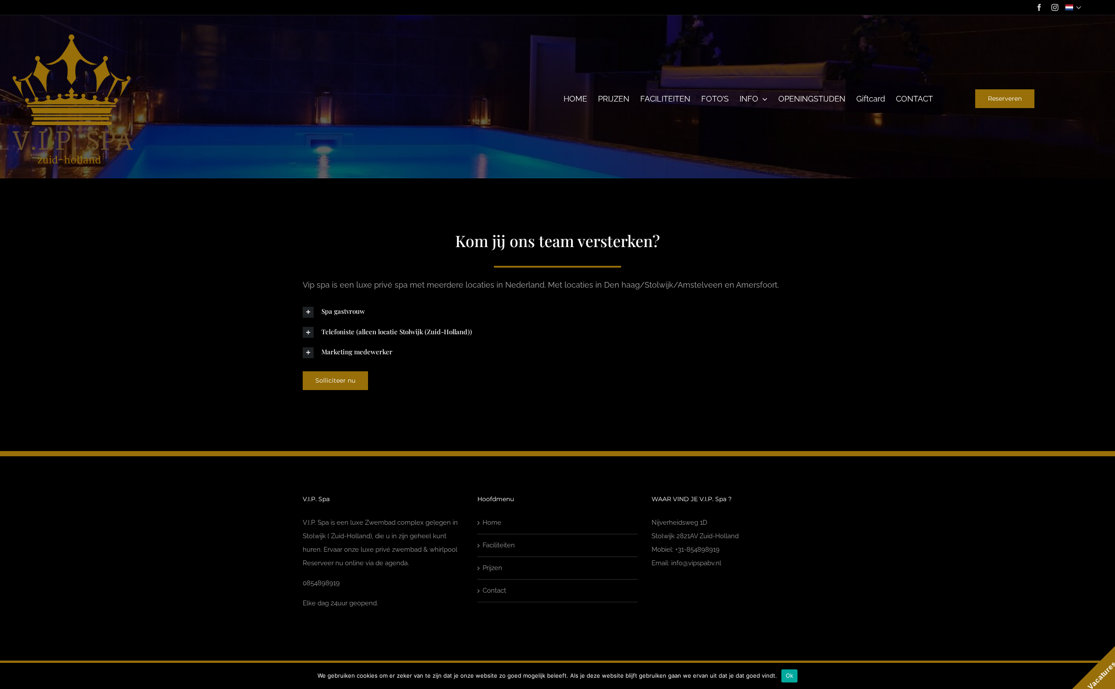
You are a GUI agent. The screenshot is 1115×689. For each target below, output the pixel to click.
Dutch (1074, 7)
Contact (494, 590)
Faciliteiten (499, 545)
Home (492, 522)
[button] (557, 312)
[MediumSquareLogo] (73, 36)
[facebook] (1039, 7)
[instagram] (1054, 7)
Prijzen (492, 568)
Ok (790, 675)
